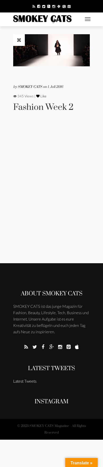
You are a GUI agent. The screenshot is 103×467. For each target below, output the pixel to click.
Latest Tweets (51, 368)
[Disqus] (51, 194)
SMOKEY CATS (30, 87)
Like (43, 96)
